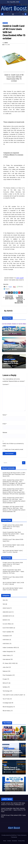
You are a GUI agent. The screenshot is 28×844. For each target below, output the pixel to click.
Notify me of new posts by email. (14, 449)
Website (5, 432)
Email (5, 423)
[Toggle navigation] (13, 14)
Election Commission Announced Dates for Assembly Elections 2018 (19, 299)
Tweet (10, 286)
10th (4, 600)
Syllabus (5, 687)
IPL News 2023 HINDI (9, 663)
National (6, 326)
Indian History (7, 655)
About (4, 840)
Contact (9, 840)
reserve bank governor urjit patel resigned (9, 297)
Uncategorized (7, 703)
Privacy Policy (21, 840)
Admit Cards (6, 608)
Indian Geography (8, 651)
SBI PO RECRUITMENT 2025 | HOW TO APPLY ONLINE (13, 786)
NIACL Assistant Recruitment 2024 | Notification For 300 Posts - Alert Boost (13, 481)
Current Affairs (7, 624)
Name (5, 415)
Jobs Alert (6, 667)
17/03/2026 (8, 755)
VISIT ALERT (20, 278)
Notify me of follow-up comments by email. (13, 444)
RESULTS (5, 683)
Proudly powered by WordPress (9, 835)
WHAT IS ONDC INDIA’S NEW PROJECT (14, 330)
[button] (23, 14)
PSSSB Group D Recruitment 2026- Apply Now (12, 769)
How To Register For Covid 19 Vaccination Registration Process (13, 347)
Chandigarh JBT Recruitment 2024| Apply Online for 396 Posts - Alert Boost (13, 508)
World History (7, 710)
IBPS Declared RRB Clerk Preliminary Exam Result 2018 (14, 474)
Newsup (23, 835)
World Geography (8, 706)
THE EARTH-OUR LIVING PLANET (13, 695)
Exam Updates (7, 631)
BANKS (5, 620)
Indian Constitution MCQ (10, 647)
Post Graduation (7, 675)
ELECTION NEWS (8, 628)
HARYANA (6, 639)
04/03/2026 (8, 772)
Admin (6, 42)
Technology (12, 326)
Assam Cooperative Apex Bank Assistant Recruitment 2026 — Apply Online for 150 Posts (13, 533)
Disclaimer (14, 840)
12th (4, 604)
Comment (6, 384)
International (6, 659)
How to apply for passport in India (11, 362)
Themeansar (14, 837)
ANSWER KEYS (7, 616)
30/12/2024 (8, 788)
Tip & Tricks (6, 343)
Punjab (5, 679)
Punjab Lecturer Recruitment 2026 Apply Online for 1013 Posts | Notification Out (13, 526)
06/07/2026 (8, 738)
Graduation (6, 635)
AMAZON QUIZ (7, 612)
